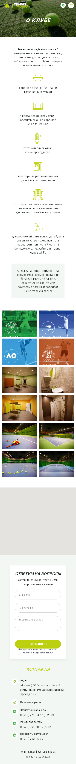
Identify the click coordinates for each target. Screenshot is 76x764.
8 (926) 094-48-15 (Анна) (36, 726)
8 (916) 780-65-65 (31, 738)
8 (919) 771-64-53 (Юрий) (37, 715)
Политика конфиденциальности (38, 751)
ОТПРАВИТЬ (38, 644)
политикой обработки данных (38, 653)
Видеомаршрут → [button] (30, 702)
